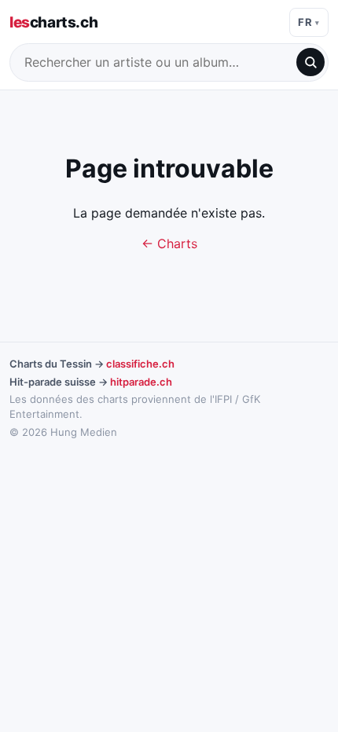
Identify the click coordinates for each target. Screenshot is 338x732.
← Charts (169, 243)
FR (305, 22)
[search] (310, 62)
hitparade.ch (141, 381)
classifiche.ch (140, 363)
